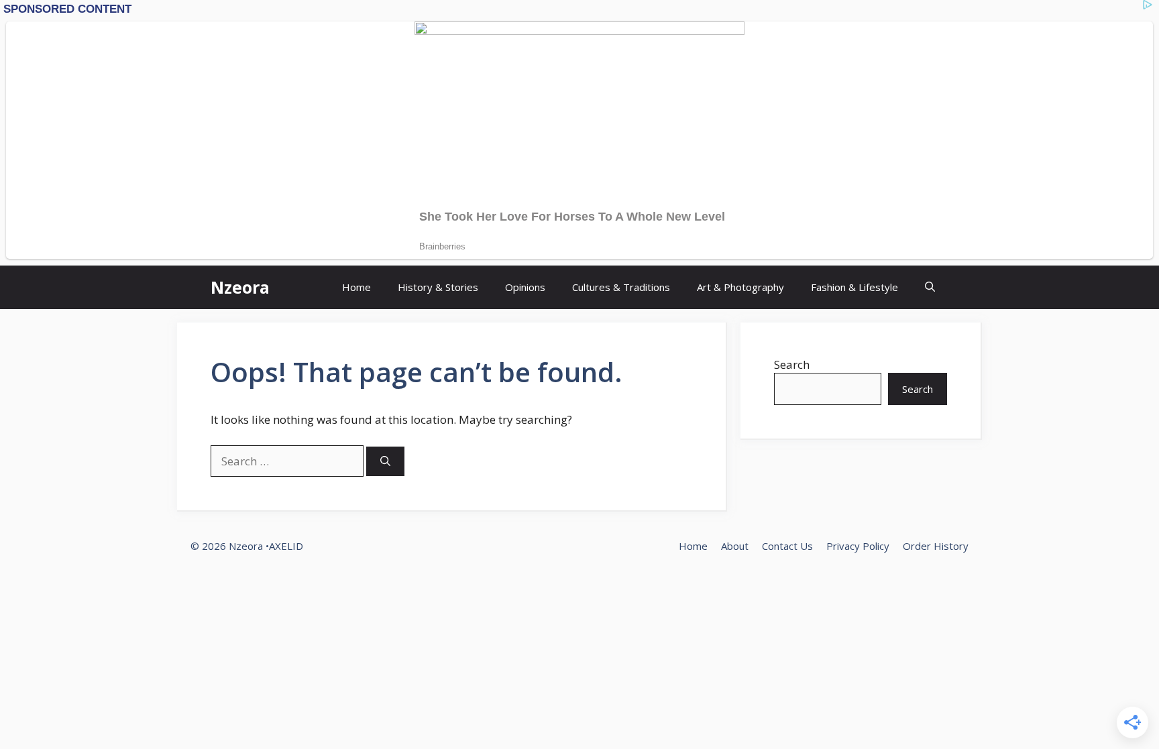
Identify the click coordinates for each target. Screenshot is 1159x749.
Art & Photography (740, 287)
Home (356, 287)
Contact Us (787, 546)
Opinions (525, 287)
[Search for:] (288, 461)
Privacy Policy (857, 546)
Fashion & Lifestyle (854, 287)
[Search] (385, 462)
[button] (930, 287)
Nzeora (240, 287)
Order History (936, 546)
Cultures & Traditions (621, 287)
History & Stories (438, 287)
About (735, 546)
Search (792, 364)
